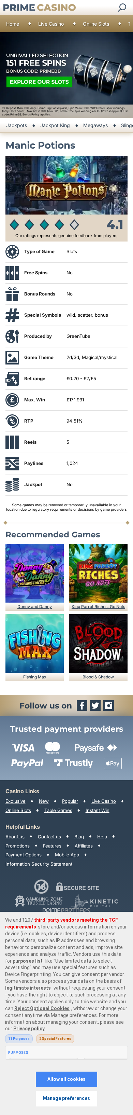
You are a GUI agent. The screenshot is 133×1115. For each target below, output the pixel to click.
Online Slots (96, 24)
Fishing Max (34, 676)
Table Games (58, 810)
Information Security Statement (38, 864)
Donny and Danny (34, 606)
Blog (79, 836)
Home (12, 24)
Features (52, 846)
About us (15, 836)
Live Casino (51, 24)
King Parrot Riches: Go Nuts (98, 606)
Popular (70, 801)
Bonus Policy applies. (36, 114)
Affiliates (84, 846)
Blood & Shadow (98, 676)
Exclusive (15, 801)
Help (102, 836)
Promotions (17, 846)
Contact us (49, 836)
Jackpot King (55, 125)
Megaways (95, 125)
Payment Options (23, 854)
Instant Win (97, 810)
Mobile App (67, 854)
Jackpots (16, 125)
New (44, 801)
